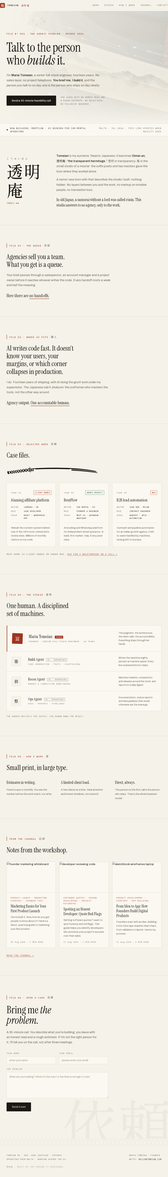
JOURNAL (146, 5)
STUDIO (109, 5)
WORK (96, 5)
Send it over (19, 1106)
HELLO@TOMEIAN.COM (47, 1120)
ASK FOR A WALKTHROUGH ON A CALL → (92, 554)
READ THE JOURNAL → (20, 955)
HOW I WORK (127, 5)
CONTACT (162, 5)
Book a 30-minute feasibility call (31, 100)
